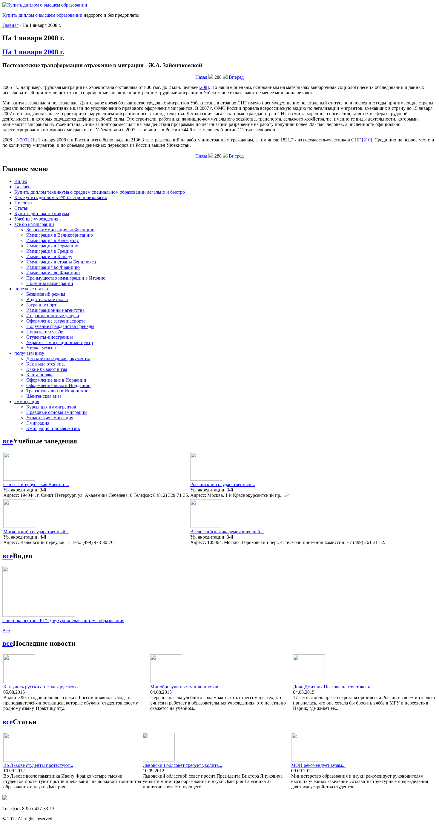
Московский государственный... (36, 531)
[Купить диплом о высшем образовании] (44, 4)
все (7, 441)
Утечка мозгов (41, 347)
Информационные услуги (52, 315)
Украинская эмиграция (49, 417)
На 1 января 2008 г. (33, 52)
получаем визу (29, 353)
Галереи (22, 186)
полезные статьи (31, 288)
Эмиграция (37, 423)
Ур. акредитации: (21, 489)
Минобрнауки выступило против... (186, 686)
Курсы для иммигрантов (51, 406)
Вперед (236, 77)
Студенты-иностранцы (49, 337)
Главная (10, 25)
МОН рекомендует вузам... (318, 765)
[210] (367, 139)
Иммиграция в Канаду (49, 256)
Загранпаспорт (41, 304)
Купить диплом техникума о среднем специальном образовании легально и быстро (99, 192)
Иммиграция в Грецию (49, 251)
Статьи (21, 208)
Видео (20, 181)
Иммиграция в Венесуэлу (52, 240)
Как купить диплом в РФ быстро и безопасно (60, 197)
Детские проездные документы (58, 358)
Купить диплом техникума (41, 213)
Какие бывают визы (46, 369)
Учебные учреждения (36, 218)
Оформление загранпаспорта (55, 320)
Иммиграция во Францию (53, 267)
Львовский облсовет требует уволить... (182, 765)
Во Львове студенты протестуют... (38, 765)
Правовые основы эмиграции (56, 412)
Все (6, 630)
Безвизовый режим (45, 294)
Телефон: (12, 808)
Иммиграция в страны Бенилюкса (61, 261)
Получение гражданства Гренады (60, 326)
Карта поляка (39, 374)
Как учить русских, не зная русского (40, 686)
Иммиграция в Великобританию (59, 235)
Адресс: (11, 495)
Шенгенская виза (44, 396)
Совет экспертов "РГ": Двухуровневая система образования (63, 620)
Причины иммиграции (49, 283)
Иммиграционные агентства (55, 310)
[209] (24, 139)
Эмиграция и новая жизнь (53, 428)
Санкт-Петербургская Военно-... (36, 484)
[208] (204, 87)
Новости (23, 202)
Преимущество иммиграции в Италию (65, 277)
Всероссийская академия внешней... (227, 531)
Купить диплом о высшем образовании (42, 15)
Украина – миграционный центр (59, 342)
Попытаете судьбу (44, 331)
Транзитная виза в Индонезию (57, 390)
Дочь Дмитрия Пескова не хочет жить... (333, 686)
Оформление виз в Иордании (56, 380)
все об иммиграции (34, 224)
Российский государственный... (222, 484)
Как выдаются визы (46, 363)
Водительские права (47, 299)
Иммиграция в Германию (52, 245)
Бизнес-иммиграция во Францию (60, 229)
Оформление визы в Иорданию (58, 385)
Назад (201, 77)
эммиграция (26, 401)
